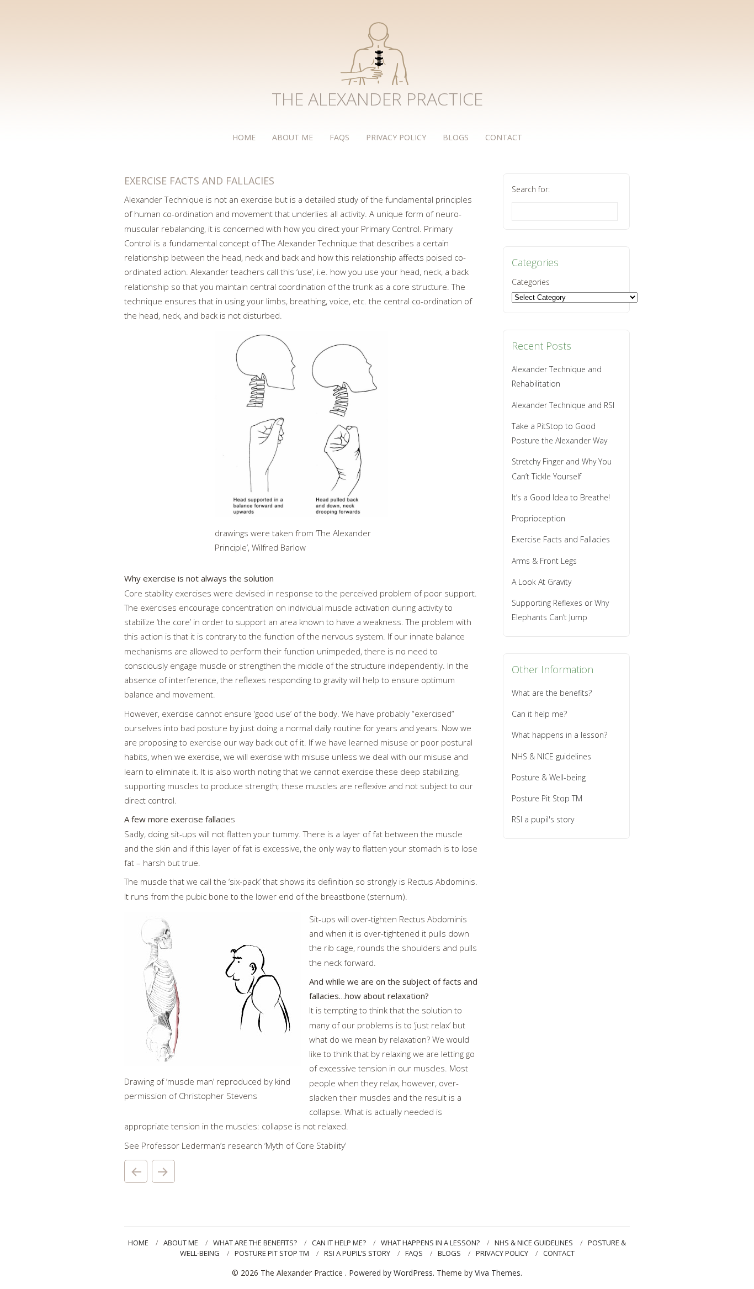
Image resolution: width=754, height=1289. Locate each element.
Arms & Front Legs (135, 1171)
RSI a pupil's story (543, 819)
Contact (503, 137)
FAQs (339, 137)
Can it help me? (539, 714)
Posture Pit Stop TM (547, 798)
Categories (531, 282)
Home (244, 137)
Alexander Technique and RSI (563, 405)
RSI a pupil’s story (357, 1253)
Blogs (456, 137)
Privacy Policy (396, 137)
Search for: (531, 189)
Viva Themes (498, 1272)
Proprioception (163, 1171)
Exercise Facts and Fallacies (561, 539)
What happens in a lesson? (559, 735)
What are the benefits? (552, 693)
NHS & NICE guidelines (551, 756)
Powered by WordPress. (393, 1272)
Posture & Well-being (549, 777)
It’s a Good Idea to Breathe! (561, 497)
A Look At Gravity (541, 582)
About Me (292, 137)
